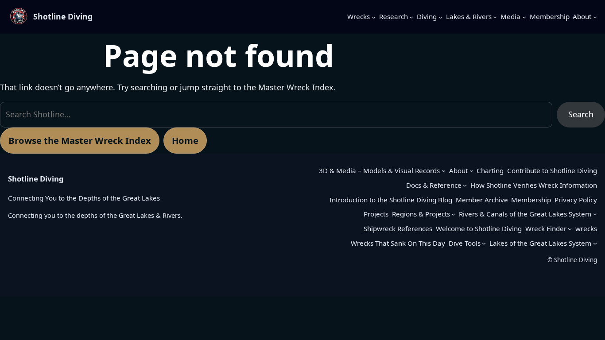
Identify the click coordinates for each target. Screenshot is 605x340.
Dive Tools (465, 243)
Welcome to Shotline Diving (479, 228)
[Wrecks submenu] (374, 17)
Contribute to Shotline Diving (552, 170)
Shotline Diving (63, 16)
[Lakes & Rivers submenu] (495, 17)
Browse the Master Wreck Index (79, 140)
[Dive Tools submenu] (484, 243)
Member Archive (482, 199)
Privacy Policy (576, 199)
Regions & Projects (421, 213)
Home (185, 140)
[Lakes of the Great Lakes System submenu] (595, 243)
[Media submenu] (524, 17)
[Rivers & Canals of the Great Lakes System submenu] (595, 214)
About (458, 170)
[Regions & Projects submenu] (453, 214)
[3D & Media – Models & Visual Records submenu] (444, 171)
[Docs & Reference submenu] (465, 185)
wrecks (586, 228)
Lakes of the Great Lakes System (540, 243)
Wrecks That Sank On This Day (398, 243)
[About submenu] (595, 17)
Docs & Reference (434, 185)
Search (580, 114)
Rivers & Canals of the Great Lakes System (525, 213)
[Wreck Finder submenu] (570, 229)
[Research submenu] (411, 17)
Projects (376, 213)
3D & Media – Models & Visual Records (379, 170)
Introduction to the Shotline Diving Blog (391, 199)
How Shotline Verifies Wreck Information (533, 185)
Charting (490, 170)
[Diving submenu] (440, 17)
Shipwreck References (398, 228)
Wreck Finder (545, 228)
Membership (531, 199)
